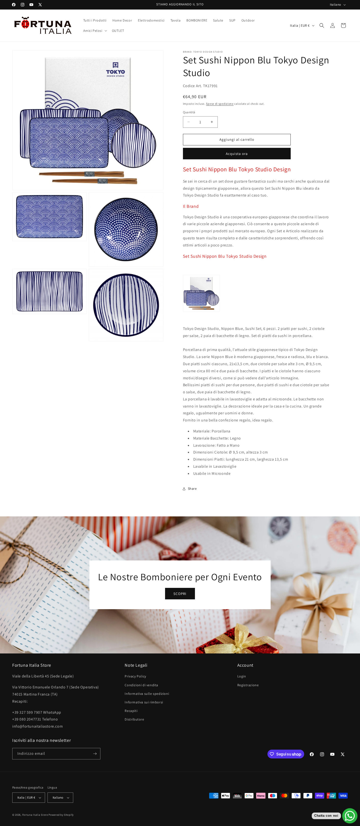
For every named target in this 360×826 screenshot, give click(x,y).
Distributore (134, 719)
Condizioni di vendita (141, 685)
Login (241, 676)
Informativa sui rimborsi (144, 702)
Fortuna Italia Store (35, 814)
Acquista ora (237, 153)
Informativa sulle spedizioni (147, 693)
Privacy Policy (135, 676)
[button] (94, 30)
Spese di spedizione (219, 103)
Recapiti (131, 711)
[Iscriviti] (94, 753)
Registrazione (248, 685)
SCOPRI (179, 593)
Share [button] (192, 488)
